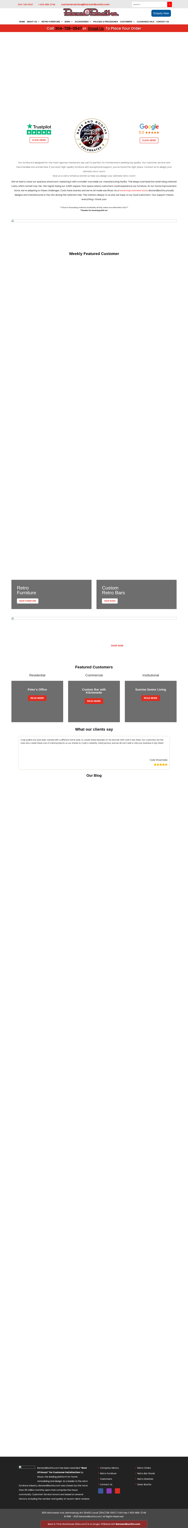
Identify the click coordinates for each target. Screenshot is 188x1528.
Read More (37, 698)
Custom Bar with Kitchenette (94, 691)
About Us (32, 22)
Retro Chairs (144, 1467)
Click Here (39, 140)
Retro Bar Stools (146, 1473)
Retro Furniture (51, 22)
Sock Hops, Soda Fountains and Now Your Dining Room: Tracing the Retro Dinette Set (94, 985)
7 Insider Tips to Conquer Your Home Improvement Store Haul (94, 1431)
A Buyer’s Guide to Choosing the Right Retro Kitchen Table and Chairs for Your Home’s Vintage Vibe (94, 874)
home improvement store (133, 190)
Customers (126, 22)
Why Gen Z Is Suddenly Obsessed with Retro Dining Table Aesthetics (94, 1097)
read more (94, 881)
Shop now (117, 646)
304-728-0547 (25, 4)
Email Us (96, 28)
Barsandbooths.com (128, 1524)
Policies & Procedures (105, 22)
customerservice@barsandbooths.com (85, 4)
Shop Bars (109, 601)
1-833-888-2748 (47, 4)
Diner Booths (144, 1484)
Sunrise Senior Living (150, 689)
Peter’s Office (37, 689)
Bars (67, 22)
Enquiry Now (161, 13)
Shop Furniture (27, 601)
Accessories (81, 22)
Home (22, 22)
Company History (109, 1467)
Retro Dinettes (145, 1479)
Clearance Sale (145, 22)
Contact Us (162, 22)
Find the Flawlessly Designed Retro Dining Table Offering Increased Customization (94, 1320)
